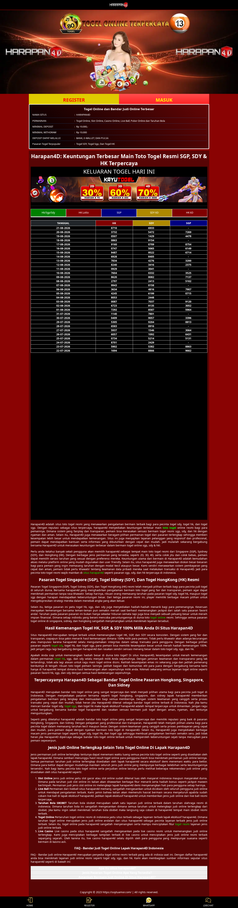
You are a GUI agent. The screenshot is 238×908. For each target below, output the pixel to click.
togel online (157, 617)
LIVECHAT (208, 905)
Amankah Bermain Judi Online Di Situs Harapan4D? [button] (117, 877)
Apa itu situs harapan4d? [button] (117, 868)
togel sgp (70, 706)
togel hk (59, 658)
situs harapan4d (93, 572)
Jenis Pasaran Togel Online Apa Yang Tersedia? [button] (117, 873)
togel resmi (182, 824)
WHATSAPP (149, 905)
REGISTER (74, 100)
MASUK (164, 100)
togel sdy (57, 645)
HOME (29, 905)
